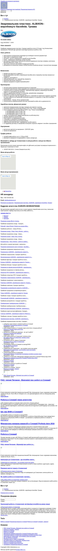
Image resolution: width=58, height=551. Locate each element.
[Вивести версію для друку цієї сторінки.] (1, 30)
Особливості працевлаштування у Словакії (16, 325)
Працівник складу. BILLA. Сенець (10, 221)
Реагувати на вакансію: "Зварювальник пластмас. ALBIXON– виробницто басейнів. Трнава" (26, 202)
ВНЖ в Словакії (5, 521)
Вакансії (6, 215)
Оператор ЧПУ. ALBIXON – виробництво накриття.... (15, 272)
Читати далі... (4, 515)
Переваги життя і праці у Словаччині (14, 341)
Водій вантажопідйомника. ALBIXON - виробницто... (15, 308)
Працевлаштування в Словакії (18, 521)
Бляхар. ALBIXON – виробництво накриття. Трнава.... (15, 262)
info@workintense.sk (10, 200)
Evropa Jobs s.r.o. (20, 549)
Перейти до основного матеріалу (10, 1)
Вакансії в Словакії (9, 364)
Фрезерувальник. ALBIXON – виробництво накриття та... (16, 257)
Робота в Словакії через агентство (13, 329)
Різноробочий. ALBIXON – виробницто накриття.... (15, 298)
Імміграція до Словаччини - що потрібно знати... (18, 459)
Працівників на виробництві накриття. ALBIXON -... (15, 288)
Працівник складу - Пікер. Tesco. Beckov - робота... (15, 231)
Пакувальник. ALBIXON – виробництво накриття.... (15, 252)
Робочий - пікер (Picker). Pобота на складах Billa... (14, 226)
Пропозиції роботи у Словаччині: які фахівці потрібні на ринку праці (23, 354)
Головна (6, 18)
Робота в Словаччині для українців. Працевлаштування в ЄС (18, 9)
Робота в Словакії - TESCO (11, 369)
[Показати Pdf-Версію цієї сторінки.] (2, 30)
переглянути (4, 396)
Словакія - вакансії (43, 521)
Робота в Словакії (9, 360)
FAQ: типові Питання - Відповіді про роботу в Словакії (19, 375)
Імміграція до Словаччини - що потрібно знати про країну (20, 350)
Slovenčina (8, 191)
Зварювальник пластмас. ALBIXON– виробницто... (15, 318)
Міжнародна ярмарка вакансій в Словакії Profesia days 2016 (20, 358)
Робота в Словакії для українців (12, 333)
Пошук (3, 499)
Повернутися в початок (7, 493)
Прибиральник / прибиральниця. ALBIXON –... (13, 303)
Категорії (6, 218)
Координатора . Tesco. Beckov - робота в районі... (14, 241)
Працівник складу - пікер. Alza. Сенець (11, 236)
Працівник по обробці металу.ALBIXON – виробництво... (16, 267)
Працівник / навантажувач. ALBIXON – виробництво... (16, 277)
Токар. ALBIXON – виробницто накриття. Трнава (14, 293)
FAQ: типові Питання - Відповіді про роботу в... (17, 444)
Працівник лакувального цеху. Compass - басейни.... (15, 246)
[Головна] (4, 8)
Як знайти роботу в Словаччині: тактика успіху (17, 337)
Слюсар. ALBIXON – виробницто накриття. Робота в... (16, 313)
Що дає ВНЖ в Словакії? (11, 345)
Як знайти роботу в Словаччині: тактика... (16, 477)
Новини (6, 217)
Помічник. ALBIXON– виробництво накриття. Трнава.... (16, 282)
